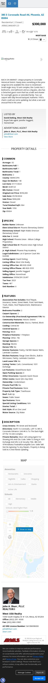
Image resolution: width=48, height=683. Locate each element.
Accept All (39, 678)
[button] (2, 680)
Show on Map (25, 529)
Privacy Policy (38, 656)
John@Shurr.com (11, 134)
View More (8, 136)
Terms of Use (11, 659)
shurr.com (7, 631)
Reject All (39, 672)
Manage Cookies (24, 672)
